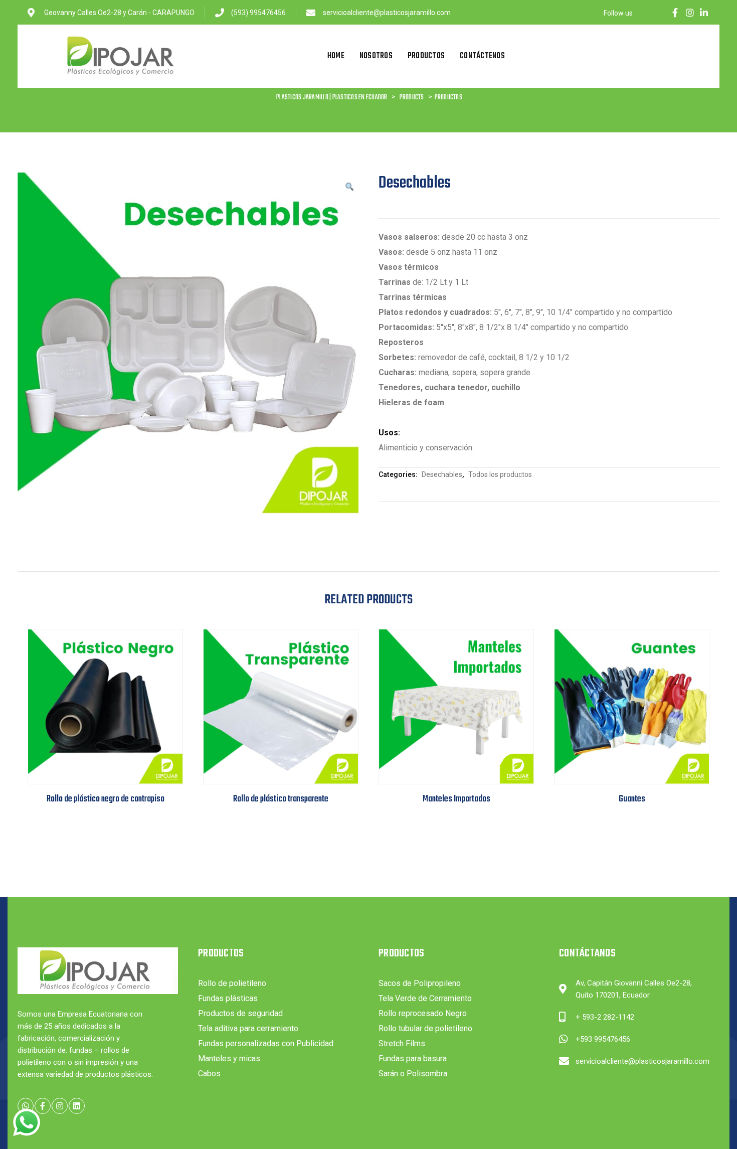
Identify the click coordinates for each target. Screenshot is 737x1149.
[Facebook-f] (675, 12)
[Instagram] (689, 12)
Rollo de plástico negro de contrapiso (105, 799)
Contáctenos (482, 56)
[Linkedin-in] (703, 12)
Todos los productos (500, 474)
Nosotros (376, 56)
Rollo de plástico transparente (280, 799)
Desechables (442, 474)
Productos (426, 56)
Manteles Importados (456, 799)
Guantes (632, 799)
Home (335, 56)
